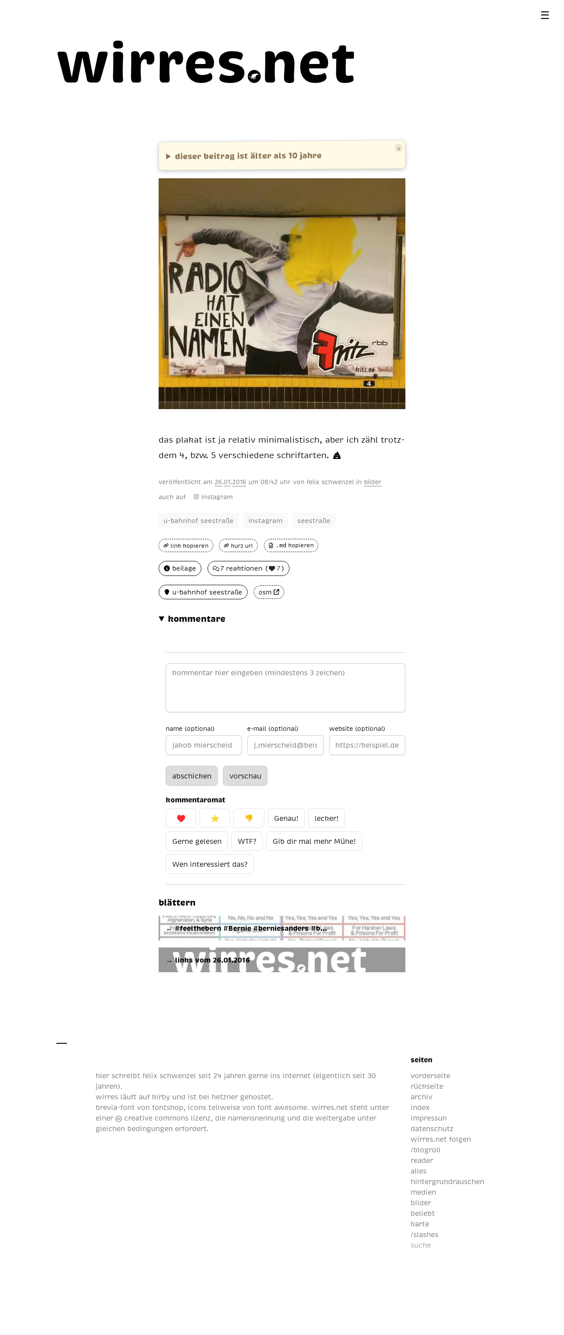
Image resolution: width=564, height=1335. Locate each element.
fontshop (167, 1107)
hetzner (225, 1097)
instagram (217, 496)
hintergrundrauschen (447, 1181)
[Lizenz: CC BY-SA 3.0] (393, 416)
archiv (421, 1097)
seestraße (313, 520)
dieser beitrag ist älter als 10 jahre (248, 155)
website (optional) (357, 728)
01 (227, 481)
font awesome (282, 1107)
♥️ (181, 818)
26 (218, 481)
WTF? (247, 841)
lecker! (326, 818)
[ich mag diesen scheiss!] (337, 455)
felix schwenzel (330, 481)
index (420, 1107)
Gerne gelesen (197, 841)
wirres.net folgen (441, 1139)
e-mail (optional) (272, 728)
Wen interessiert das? (210, 864)
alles (419, 1171)
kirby (161, 1097)
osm (265, 592)
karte (420, 1224)
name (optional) (190, 728)
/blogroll (426, 1150)
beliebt (423, 1213)
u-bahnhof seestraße (198, 520)
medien (423, 1192)
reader (422, 1160)
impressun (429, 1118)
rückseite (427, 1086)
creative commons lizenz (166, 1118)
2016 (239, 481)
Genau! (286, 818)
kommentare (197, 618)
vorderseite (430, 1075)
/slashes (424, 1234)
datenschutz (432, 1128)
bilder (373, 481)
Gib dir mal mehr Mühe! (314, 841)
